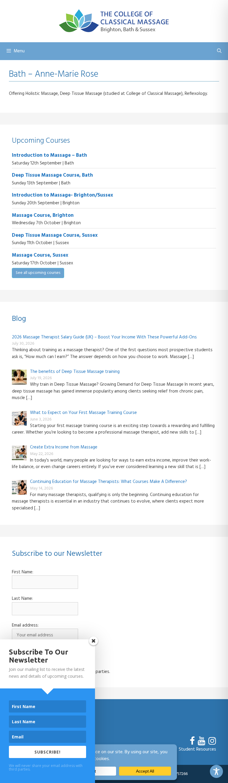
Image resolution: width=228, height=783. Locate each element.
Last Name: (22, 598)
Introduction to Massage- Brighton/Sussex (62, 195)
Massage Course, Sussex (40, 255)
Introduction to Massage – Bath (49, 155)
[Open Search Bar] (219, 51)
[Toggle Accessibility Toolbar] (216, 771)
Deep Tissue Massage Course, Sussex (55, 235)
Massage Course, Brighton (43, 215)
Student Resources (197, 749)
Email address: (25, 625)
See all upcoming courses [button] (38, 272)
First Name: (22, 572)
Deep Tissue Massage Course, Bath (52, 175)
